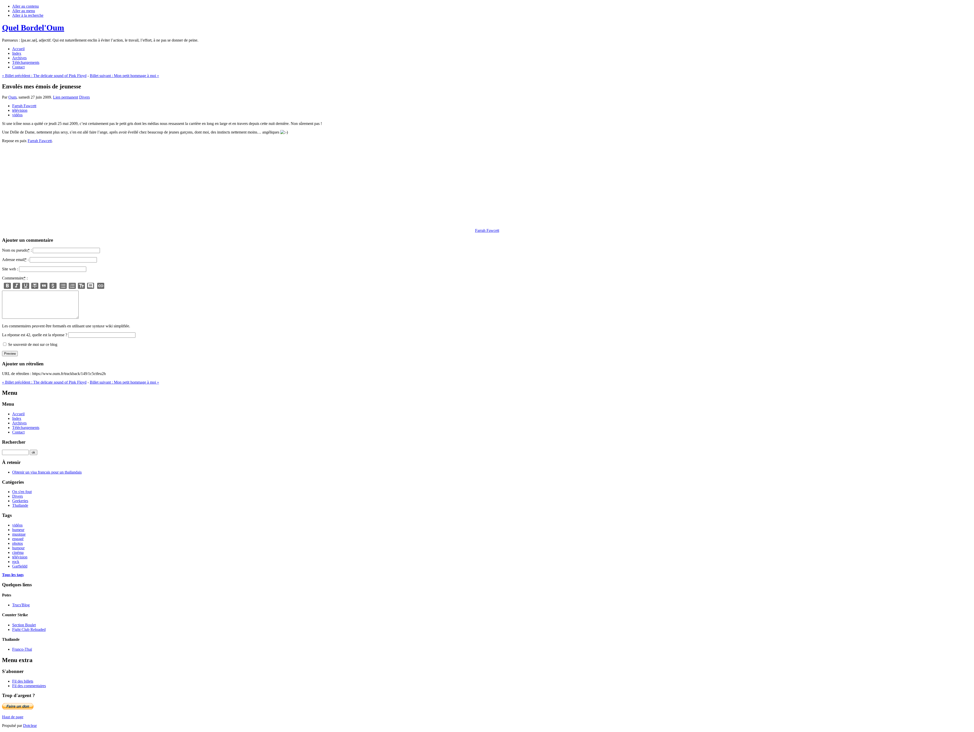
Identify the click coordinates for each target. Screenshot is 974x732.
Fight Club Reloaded (29, 629)
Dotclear (30, 725)
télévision (19, 110)
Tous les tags (13, 575)
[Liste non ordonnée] (63, 285)
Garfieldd (19, 566)
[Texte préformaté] (81, 285)
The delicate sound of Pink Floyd (44, 75)
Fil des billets (22, 681)
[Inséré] (26, 285)
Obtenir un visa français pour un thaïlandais (47, 472)
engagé (18, 539)
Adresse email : (15, 259)
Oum (12, 97)
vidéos (17, 115)
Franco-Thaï (22, 649)
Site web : (10, 269)
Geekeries (20, 501)
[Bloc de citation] (90, 285)
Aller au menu (23, 11)
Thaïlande (20, 505)
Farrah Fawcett (24, 106)
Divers (84, 97)
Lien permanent (65, 97)
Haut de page (12, 717)
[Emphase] (16, 285)
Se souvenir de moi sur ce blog (32, 344)
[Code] (53, 285)
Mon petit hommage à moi (124, 75)
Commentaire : (15, 278)
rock (15, 561)
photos (17, 543)
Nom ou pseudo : (17, 250)
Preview (10, 353)
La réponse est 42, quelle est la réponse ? (34, 335)
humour (18, 548)
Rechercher (13, 442)
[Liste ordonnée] (72, 285)
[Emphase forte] (7, 285)
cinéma (18, 552)
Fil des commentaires (29, 686)
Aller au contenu (25, 6)
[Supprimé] (35, 285)
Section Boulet (24, 625)
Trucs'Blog (21, 605)
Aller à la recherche (27, 15)
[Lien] (101, 285)
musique (19, 534)
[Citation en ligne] (44, 285)
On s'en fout (22, 492)
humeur (18, 530)
